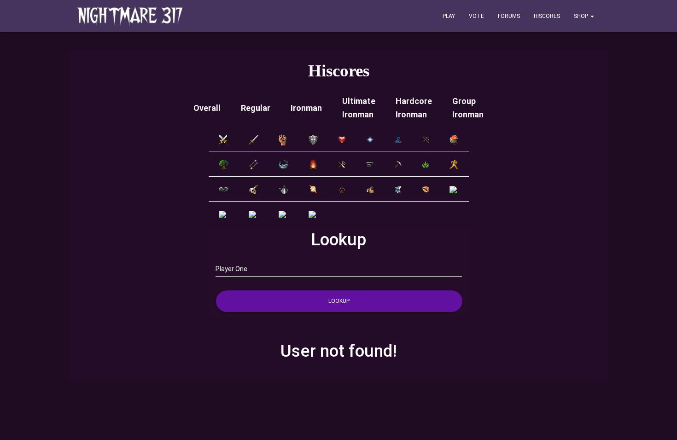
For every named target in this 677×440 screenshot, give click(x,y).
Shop (581, 16)
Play (449, 16)
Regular (255, 108)
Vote (476, 16)
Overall (207, 108)
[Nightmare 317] (130, 16)
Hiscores (547, 16)
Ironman (306, 108)
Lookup (339, 301)
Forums (509, 16)
